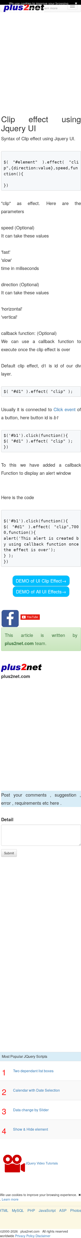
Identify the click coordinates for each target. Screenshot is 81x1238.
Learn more (10, 1199)
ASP (63, 1210)
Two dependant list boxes (33, 1070)
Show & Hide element (30, 1129)
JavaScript (47, 1210)
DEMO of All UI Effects (41, 591)
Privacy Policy (25, 1235)
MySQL (18, 1210)
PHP (31, 1210)
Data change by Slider (31, 1109)
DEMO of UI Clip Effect (41, 580)
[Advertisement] (40, 56)
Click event (65, 409)
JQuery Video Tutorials (41, 1163)
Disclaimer (43, 1235)
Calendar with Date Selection (36, 1090)
